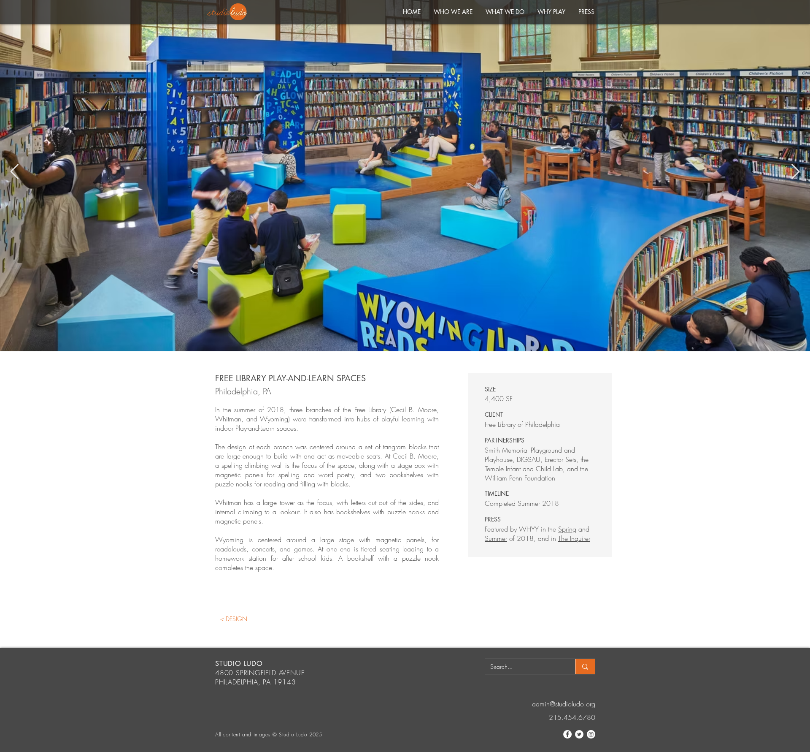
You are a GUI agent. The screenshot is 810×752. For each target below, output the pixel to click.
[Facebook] (567, 734)
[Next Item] (795, 172)
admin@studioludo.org (563, 704)
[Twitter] (579, 734)
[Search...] (585, 666)
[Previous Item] (14, 172)
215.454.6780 (572, 717)
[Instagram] (591, 734)
